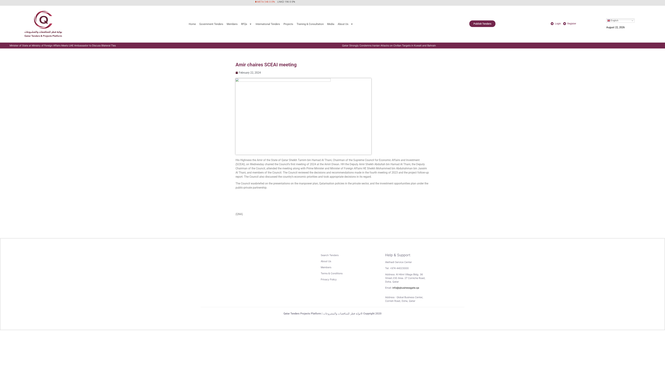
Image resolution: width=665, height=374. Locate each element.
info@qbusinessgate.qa (405, 287)
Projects (288, 24)
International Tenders (268, 24)
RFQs (244, 24)
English (614, 20)
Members (232, 24)
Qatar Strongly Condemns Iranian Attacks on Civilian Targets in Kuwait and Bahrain (381, 45)
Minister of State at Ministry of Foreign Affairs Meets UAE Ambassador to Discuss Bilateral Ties (55, 45)
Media (330, 24)
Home (192, 24)
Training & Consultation (310, 24)
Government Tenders (211, 24)
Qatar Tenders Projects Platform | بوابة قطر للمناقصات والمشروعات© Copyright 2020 (332, 313)
